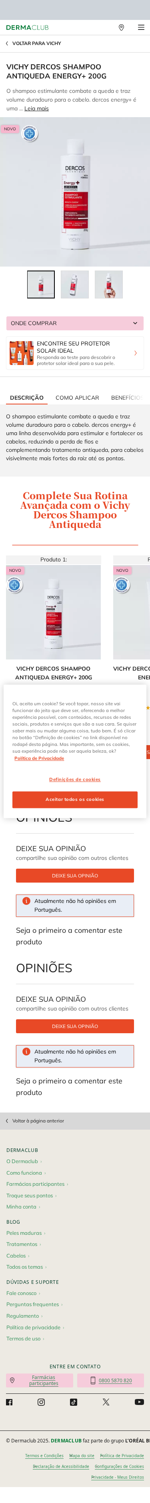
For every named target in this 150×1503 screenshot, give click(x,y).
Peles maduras (24, 1233)
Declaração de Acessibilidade (61, 1466)
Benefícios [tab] (127, 397)
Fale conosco (21, 1293)
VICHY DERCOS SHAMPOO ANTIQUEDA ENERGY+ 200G (53, 673)
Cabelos (16, 1255)
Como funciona (24, 1172)
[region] (75, 751)
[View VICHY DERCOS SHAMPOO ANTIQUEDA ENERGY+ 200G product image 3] (108, 284)
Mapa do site (81, 1455)
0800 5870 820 (115, 1380)
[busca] (104, 27)
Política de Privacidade (122, 1455)
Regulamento (22, 1316)
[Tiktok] (73, 1402)
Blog (13, 1222)
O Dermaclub (22, 1161)
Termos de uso (23, 1338)
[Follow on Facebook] (9, 1402)
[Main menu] (141, 27)
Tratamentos (21, 1244)
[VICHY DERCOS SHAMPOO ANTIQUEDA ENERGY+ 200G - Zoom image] (75, 192)
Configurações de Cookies (119, 1466)
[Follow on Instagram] (41, 1402)
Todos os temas (24, 1267)
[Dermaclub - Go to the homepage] (27, 27)
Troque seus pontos (29, 1195)
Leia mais (36, 108)
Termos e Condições (44, 1455)
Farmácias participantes (35, 1184)
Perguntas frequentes (32, 1304)
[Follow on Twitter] (106, 1402)
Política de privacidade (33, 1327)
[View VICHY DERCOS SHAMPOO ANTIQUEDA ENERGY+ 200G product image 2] (74, 284)
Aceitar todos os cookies (75, 800)
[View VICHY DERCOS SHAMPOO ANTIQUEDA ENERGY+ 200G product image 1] (41, 284)
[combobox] (75, 323)
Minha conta (21, 1206)
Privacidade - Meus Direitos (117, 1477)
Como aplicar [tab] (77, 397)
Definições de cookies (75, 779)
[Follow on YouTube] (139, 1402)
